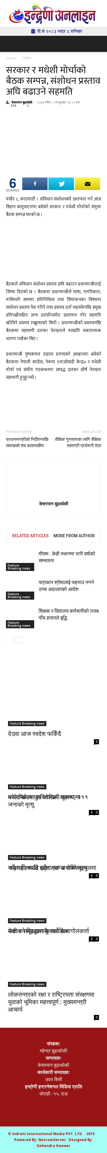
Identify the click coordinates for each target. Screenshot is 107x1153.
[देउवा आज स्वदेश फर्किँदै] (53, 703)
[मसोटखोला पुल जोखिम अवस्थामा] (53, 766)
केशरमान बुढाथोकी (22, 102)
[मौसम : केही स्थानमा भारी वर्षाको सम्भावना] (21, 560)
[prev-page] (9, 640)
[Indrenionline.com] (53, 13)
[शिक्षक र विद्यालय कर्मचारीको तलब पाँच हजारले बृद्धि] (21, 618)
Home (11, 58)
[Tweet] (61, 183)
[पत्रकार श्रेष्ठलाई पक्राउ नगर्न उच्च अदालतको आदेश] (21, 589)
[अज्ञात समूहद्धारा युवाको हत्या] (53, 896)
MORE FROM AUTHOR (74, 536)
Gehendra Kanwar (53, 1145)
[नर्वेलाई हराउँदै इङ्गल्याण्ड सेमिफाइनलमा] (53, 833)
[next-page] (19, 640)
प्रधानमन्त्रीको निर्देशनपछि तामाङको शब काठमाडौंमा (27, 442)
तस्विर (27, 58)
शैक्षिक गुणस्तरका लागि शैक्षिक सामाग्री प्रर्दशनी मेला (78, 442)
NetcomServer (52, 1139)
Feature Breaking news (19, 566)
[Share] (35, 183)
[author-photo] (53, 482)
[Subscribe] (87, 183)
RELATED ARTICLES (30, 536)
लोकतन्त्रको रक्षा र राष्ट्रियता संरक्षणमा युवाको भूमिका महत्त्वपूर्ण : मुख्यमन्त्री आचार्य (51, 1001)
